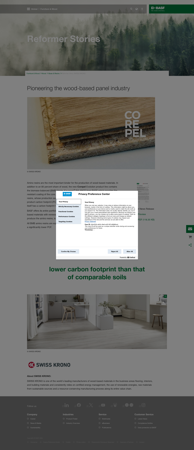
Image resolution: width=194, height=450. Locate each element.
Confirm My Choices (68, 251)
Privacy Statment (90, 221)
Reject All (114, 251)
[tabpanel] (110, 217)
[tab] (68, 201)
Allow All (130, 251)
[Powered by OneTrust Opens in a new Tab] (128, 258)
